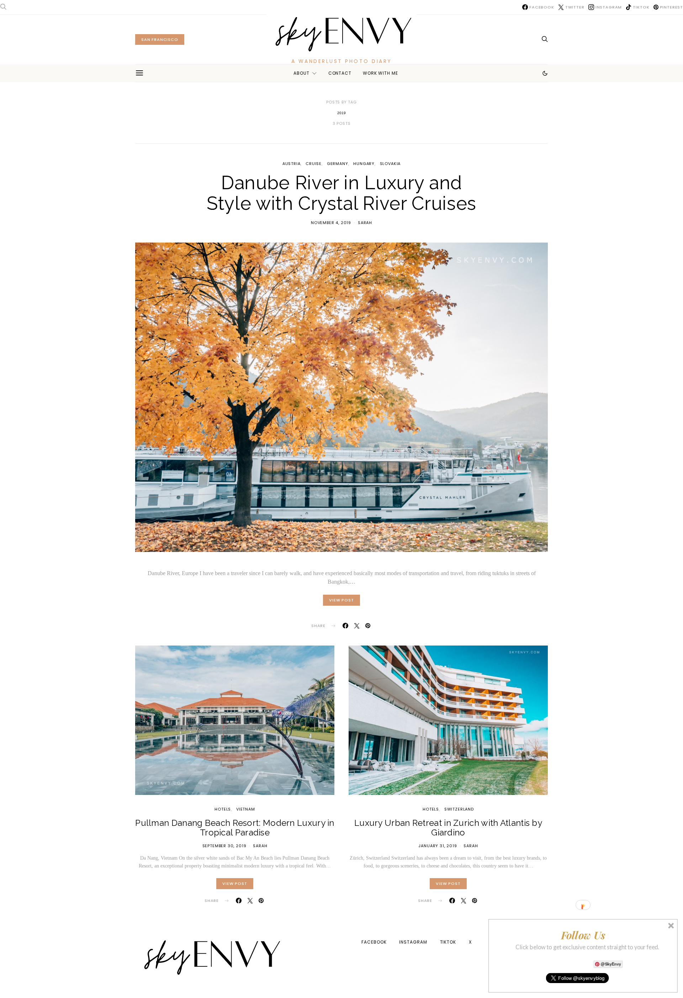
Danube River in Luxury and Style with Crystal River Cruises (341, 193)
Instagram (413, 942)
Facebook (373, 942)
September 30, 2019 (224, 846)
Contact (339, 73)
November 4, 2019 (331, 222)
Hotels (223, 809)
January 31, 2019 (437, 846)
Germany (337, 163)
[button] (545, 73)
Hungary (364, 163)
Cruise (314, 163)
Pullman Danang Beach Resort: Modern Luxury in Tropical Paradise (234, 828)
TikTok (448, 942)
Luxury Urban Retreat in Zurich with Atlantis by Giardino (448, 828)
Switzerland (459, 809)
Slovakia (390, 163)
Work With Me (380, 73)
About (301, 73)
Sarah (365, 222)
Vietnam (245, 809)
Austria (291, 163)
